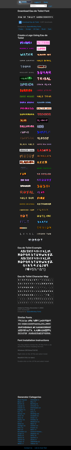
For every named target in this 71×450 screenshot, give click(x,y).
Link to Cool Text (41, 448)
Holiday (34, 420)
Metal (21, 424)
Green (34, 418)
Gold (21, 416)
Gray (20, 418)
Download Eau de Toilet (30, 22)
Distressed (36, 408)
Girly (33, 412)
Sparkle (34, 438)
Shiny (33, 435)
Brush (44, 29)
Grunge (28, 29)
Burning (34, 404)
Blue (33, 402)
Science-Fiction (37, 432)
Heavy (21, 420)
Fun (20, 412)
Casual (21, 406)
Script (21, 434)
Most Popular (22, 400)
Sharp (21, 435)
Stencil (21, 440)
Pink (20, 428)
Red (20, 430)
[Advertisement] (8, 37)
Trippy (21, 441)
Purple (34, 428)
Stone (34, 440)
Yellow (34, 443)
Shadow (35, 434)
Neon (33, 424)
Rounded (22, 432)
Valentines (35, 441)
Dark (49, 29)
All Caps (36, 29)
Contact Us (28, 448)
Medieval (35, 422)
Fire (33, 410)
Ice (20, 422)
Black (21, 402)
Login (50, 6)
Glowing (35, 414)
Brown (21, 404)
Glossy (21, 414)
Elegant (21, 410)
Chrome (35, 406)
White (21, 443)
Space (21, 438)
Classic (21, 408)
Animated (35, 400)
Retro (33, 430)
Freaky (21, 29)
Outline (34, 426)
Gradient (35, 416)
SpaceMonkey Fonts (34, 26)
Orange (21, 426)
